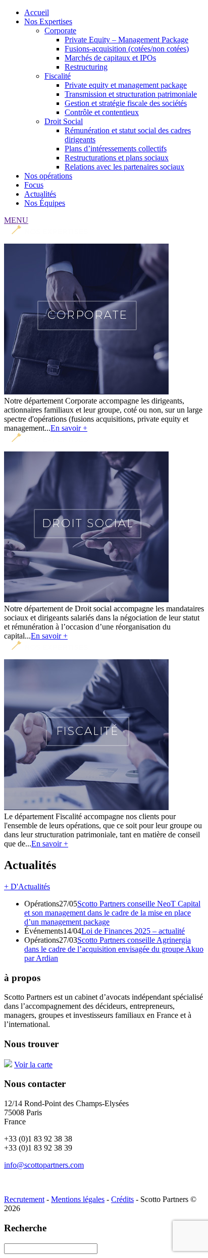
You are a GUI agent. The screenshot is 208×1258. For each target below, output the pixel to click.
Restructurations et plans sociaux (117, 157)
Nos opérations (48, 175)
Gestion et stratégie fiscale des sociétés (126, 103)
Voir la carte (33, 1064)
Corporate (60, 30)
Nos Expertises (48, 21)
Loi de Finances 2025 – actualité (133, 931)
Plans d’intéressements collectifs (116, 148)
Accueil (36, 12)
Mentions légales (78, 1199)
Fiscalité (57, 76)
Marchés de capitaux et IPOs (110, 57)
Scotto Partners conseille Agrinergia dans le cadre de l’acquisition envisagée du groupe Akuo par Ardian (113, 949)
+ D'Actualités (27, 886)
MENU (16, 220)
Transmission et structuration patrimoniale (131, 94)
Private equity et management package (126, 85)
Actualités (40, 194)
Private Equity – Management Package (126, 39)
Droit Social (63, 121)
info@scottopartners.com (44, 1165)
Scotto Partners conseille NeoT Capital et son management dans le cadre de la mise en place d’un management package (112, 912)
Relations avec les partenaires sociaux (124, 166)
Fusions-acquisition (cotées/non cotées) (127, 48)
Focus (33, 185)
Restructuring (86, 67)
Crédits (122, 1199)
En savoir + (68, 428)
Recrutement (24, 1199)
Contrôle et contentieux (102, 112)
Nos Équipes (44, 203)
